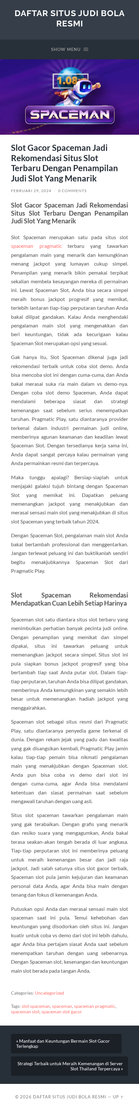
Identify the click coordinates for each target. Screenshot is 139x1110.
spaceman (62, 1006)
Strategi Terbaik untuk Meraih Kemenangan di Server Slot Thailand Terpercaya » (70, 1066)
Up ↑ (118, 1096)
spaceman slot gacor (61, 1011)
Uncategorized (49, 993)
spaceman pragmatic (36, 246)
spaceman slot (25, 1011)
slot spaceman (36, 1006)
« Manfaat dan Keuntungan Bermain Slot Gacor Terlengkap (63, 1043)
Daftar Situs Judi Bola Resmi (70, 18)
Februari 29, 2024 (31, 190)
